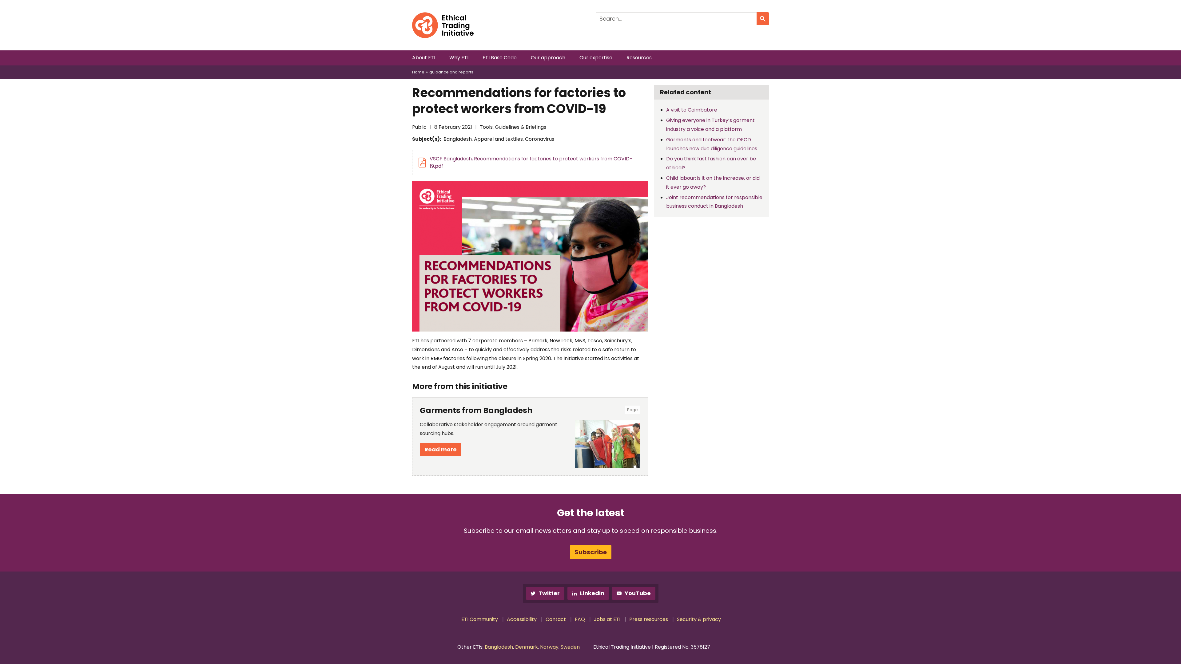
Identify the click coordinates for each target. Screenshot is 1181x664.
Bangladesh (499, 646)
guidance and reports (451, 72)
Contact (556, 619)
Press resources (648, 619)
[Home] (443, 16)
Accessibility (522, 619)
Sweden (570, 646)
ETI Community (479, 619)
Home (418, 72)
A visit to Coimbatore (691, 109)
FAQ (580, 619)
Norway (549, 646)
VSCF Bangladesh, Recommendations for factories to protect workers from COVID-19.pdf (531, 162)
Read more (440, 449)
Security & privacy (699, 619)
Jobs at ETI (607, 619)
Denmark (526, 646)
